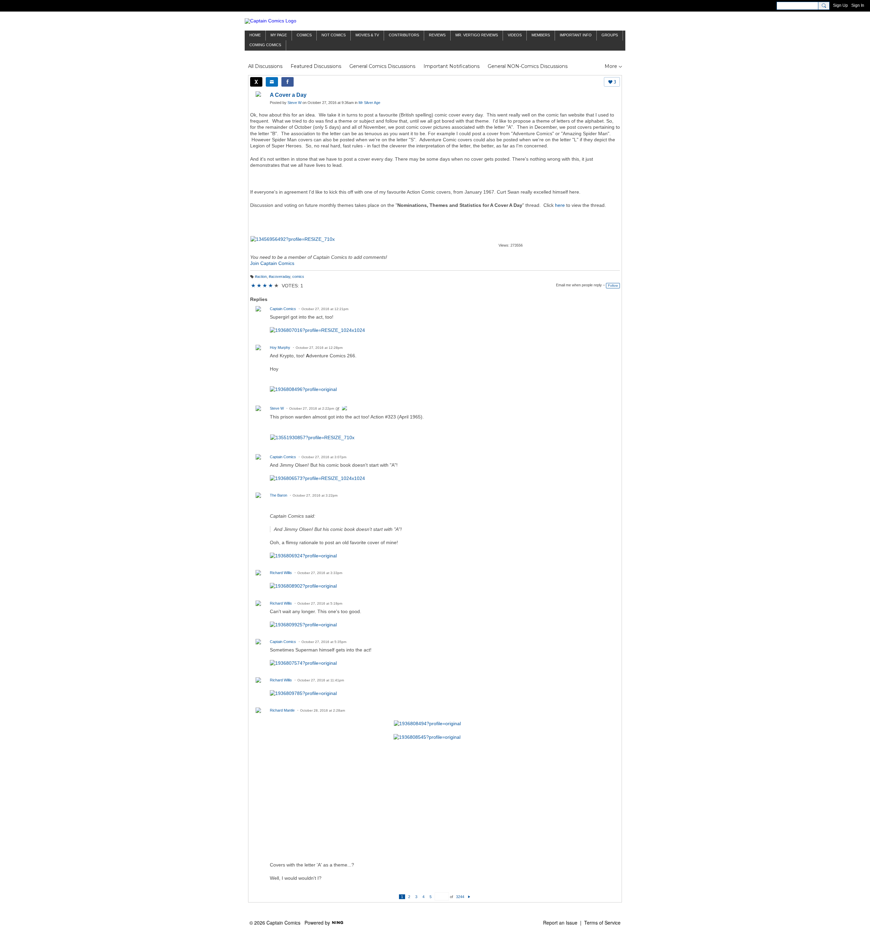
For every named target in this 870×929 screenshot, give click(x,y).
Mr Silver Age (369, 103)
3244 (460, 897)
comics (298, 276)
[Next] (469, 897)
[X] (256, 82)
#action (261, 276)
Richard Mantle (282, 710)
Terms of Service (602, 922)
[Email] (272, 82)
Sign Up (840, 5)
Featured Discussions (316, 66)
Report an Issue (560, 922)
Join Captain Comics (272, 263)
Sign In (857, 5)
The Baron (278, 495)
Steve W (294, 103)
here (560, 205)
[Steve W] (344, 409)
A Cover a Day (288, 95)
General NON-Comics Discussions (528, 66)
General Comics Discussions (382, 66)
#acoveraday (279, 276)
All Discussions (265, 66)
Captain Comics (283, 309)
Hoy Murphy (280, 347)
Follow (613, 285)
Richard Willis (281, 573)
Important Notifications (451, 66)
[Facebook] (287, 82)
